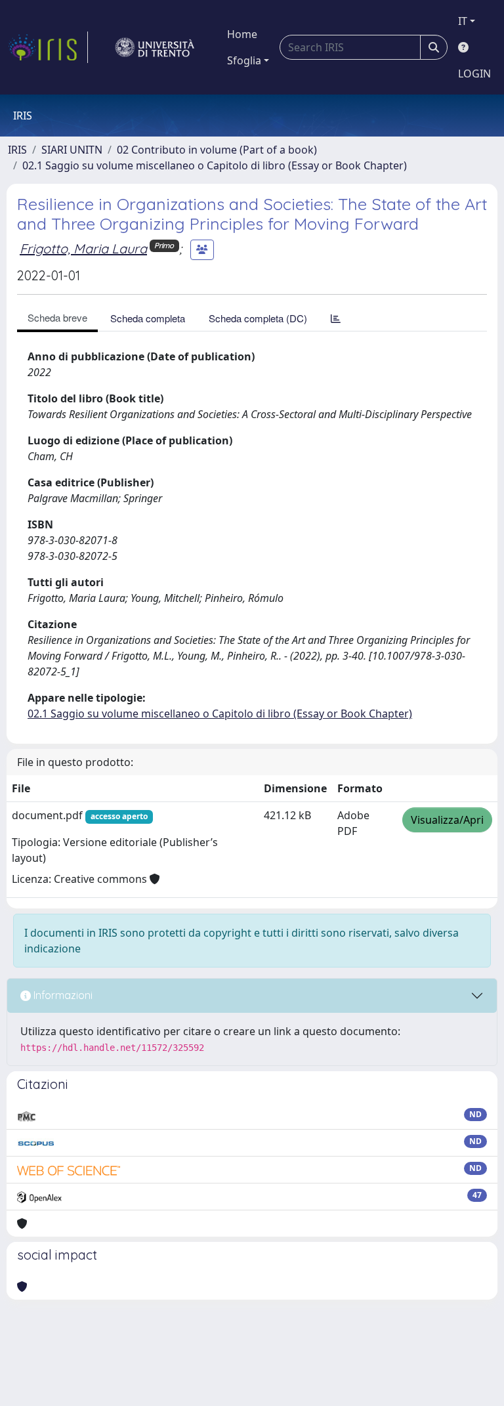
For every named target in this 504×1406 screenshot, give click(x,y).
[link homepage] (48, 47)
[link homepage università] (154, 47)
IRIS (17, 149)
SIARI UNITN (71, 149)
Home (242, 34)
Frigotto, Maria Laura (83, 248)
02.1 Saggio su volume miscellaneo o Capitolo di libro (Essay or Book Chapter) (214, 165)
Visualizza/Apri (447, 820)
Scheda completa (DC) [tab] (258, 318)
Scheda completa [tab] (147, 318)
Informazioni (62, 995)
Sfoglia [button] (244, 60)
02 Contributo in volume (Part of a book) (217, 149)
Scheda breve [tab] (57, 317)
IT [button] (462, 21)
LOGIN (474, 73)
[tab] (336, 318)
